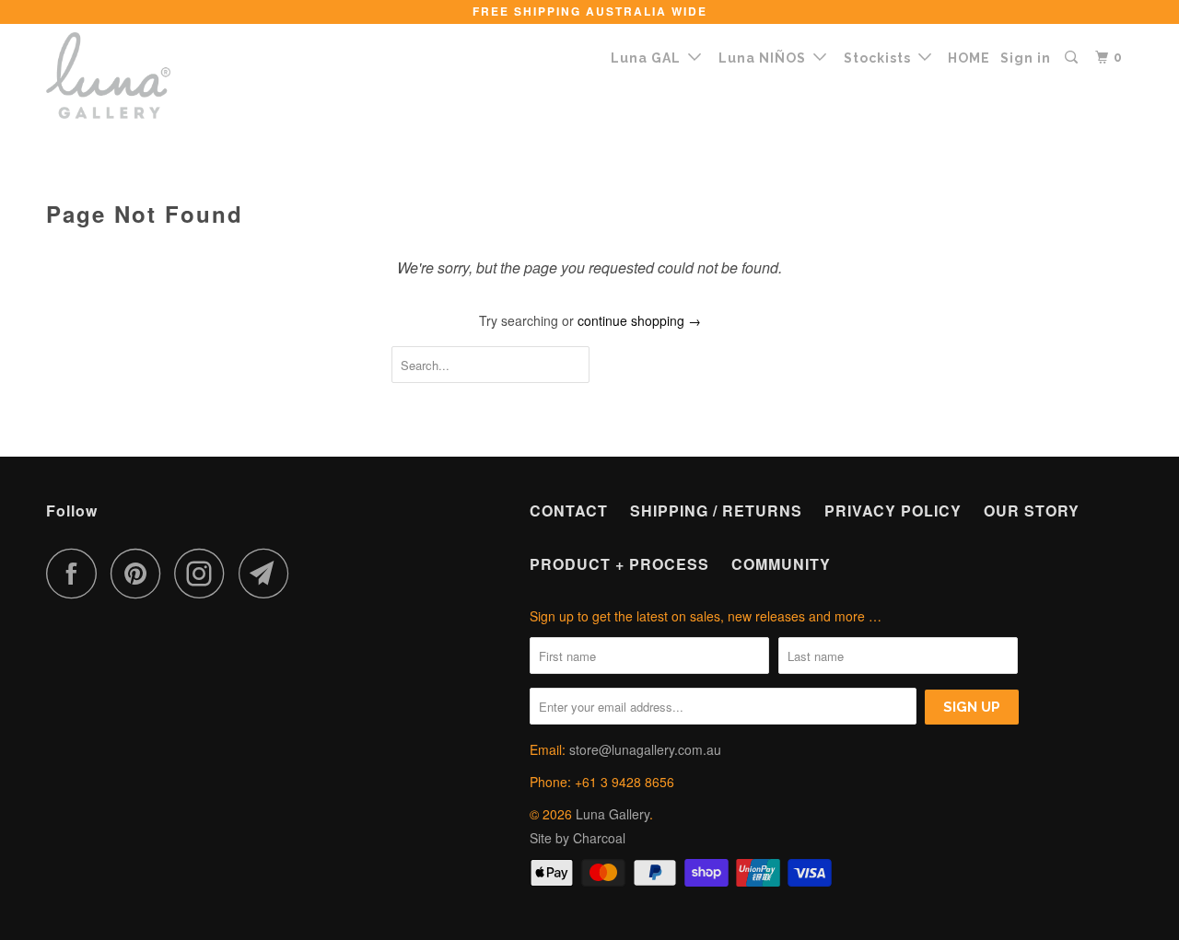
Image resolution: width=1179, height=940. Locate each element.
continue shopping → (639, 320)
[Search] (1073, 57)
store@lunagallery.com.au (645, 749)
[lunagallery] (140, 75)
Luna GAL (649, 58)
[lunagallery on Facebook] (76, 573)
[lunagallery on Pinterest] (140, 573)
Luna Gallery (612, 814)
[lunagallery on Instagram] (204, 573)
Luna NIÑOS (765, 58)
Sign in (1025, 58)
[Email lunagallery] (269, 573)
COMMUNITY (781, 563)
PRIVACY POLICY (893, 510)
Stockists (881, 58)
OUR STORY (1032, 510)
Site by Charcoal (577, 838)
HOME (969, 58)
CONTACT (569, 510)
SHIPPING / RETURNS (716, 510)
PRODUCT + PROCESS (619, 563)
